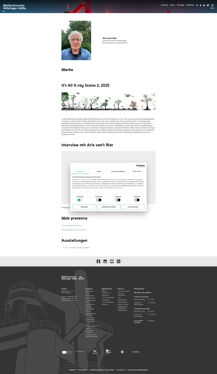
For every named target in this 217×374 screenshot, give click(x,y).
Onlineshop (190, 5)
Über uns (121, 289)
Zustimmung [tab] (80, 171)
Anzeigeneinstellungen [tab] (118, 171)
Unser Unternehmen (124, 291)
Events (172, 5)
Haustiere (88, 328)
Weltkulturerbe (107, 289)
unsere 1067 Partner (83, 179)
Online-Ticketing (90, 298)
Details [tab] (99, 171)
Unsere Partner (90, 295)
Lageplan (88, 323)
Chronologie (105, 295)
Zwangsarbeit (105, 299)
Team (119, 297)
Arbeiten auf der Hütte (108, 297)
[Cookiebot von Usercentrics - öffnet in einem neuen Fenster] (137, 166)
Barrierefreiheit (90, 309)
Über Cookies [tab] (137, 171)
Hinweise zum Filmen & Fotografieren (102, 370)
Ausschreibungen (122, 302)
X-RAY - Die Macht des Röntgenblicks (76, 248)
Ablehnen (84, 207)
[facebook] (98, 261)
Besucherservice (90, 304)
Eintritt (88, 293)
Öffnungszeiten (90, 291)
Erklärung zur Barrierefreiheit (138, 370)
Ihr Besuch (164, 5)
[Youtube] (112, 261)
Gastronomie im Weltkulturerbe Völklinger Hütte (90, 319)
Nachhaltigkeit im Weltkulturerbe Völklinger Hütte (123, 308)
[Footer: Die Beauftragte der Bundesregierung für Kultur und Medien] (81, 352)
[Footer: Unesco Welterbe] (108, 352)
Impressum (72, 370)
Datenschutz (121, 370)
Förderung (104, 304)
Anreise (88, 311)
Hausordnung (82, 370)
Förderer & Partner (123, 304)
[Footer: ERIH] (122, 352)
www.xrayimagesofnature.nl (71, 225)
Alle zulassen (133, 207)
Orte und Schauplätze (108, 302)
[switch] (99, 200)
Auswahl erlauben (108, 207)
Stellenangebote (122, 299)
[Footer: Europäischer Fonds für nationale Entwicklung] (67, 352)
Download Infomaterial (92, 326)
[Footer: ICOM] (136, 352)
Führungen (180, 5)
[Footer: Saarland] (94, 352)
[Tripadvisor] (118, 261)
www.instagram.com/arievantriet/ (73, 230)
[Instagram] (105, 261)
